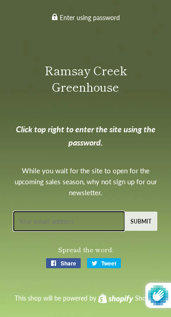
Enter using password (89, 17)
